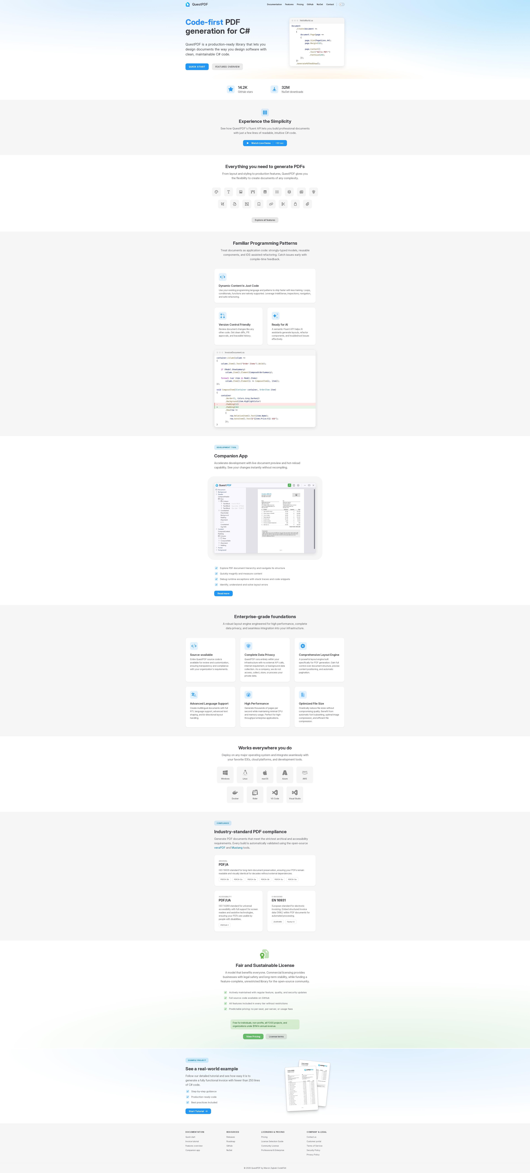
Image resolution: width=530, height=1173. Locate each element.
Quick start (190, 1137)
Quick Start (197, 66)
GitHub (229, 1146)
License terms (276, 1036)
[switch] (341, 4)
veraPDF (219, 847)
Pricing (264, 1137)
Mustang (237, 847)
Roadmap (230, 1141)
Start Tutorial (196, 1111)
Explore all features (265, 220)
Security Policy (313, 1150)
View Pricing (253, 1036)
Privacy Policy (313, 1154)
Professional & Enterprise (272, 1150)
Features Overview (227, 66)
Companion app (193, 1150)
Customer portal (314, 1141)
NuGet (229, 1150)
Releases (230, 1137)
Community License (270, 1146)
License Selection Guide (272, 1141)
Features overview (194, 1146)
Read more (223, 593)
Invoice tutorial (192, 1141)
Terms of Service (314, 1146)
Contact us (311, 1137)
